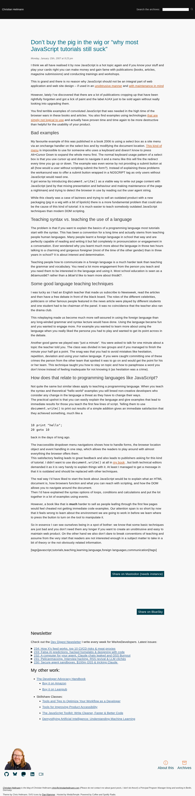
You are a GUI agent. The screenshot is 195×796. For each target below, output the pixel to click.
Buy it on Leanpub (54, 689)
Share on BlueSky (150, 611)
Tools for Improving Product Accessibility (70, 707)
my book (119, 462)
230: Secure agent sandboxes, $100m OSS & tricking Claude (76, 662)
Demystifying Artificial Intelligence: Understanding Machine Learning (88, 718)
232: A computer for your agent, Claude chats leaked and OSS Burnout (82, 655)
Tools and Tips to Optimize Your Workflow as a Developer (81, 701)
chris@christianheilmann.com (65, 788)
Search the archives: (148, 9)
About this (166, 768)
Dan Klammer (48, 794)
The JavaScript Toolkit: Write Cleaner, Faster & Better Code (82, 713)
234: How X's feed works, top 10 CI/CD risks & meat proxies (74, 648)
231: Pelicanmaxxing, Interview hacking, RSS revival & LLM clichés (80, 658)
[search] (192, 9)
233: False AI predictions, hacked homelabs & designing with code (79, 652)
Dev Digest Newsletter (66, 641)
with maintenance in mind (146, 85)
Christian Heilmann (13, 9)
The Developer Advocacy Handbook (61, 678)
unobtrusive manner (108, 85)
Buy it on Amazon (54, 683)
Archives (184, 768)
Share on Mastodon (137, 574)
